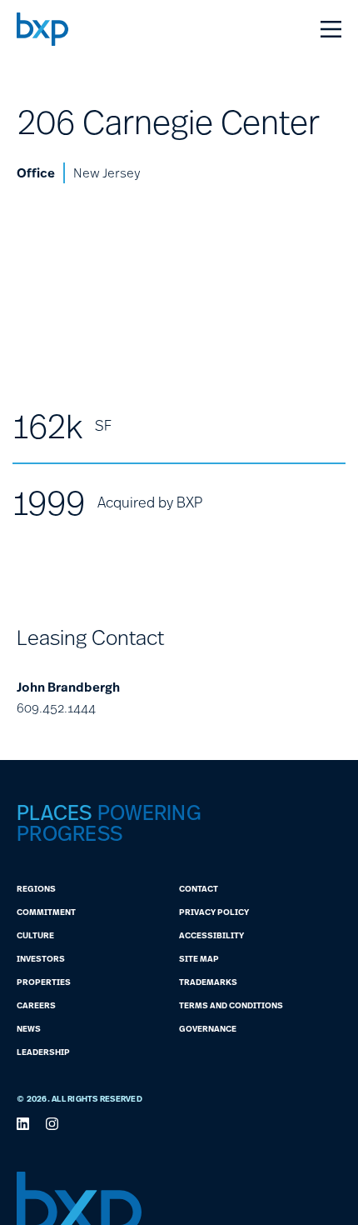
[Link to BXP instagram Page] (52, 1124)
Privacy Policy (214, 912)
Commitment (46, 912)
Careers (36, 1005)
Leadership (43, 1052)
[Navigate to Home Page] (42, 29)
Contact (198, 888)
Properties (44, 982)
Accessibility (211, 935)
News (29, 1028)
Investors (41, 958)
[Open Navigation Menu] (331, 29)
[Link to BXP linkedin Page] (23, 1124)
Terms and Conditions (231, 1005)
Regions (36, 888)
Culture (35, 935)
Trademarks (208, 982)
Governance (207, 1028)
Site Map (199, 958)
